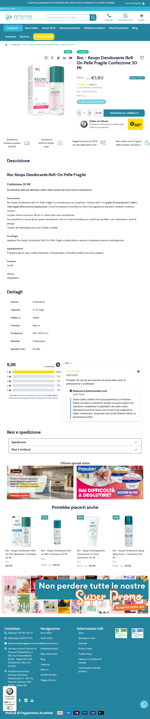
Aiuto (81, 632)
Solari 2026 (48, 28)
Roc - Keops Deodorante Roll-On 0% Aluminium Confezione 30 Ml (20, 554)
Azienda (82, 643)
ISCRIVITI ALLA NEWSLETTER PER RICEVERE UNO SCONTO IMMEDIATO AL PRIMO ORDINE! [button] (71, 3)
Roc (84, 96)
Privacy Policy (85, 648)
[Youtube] (70, 58)
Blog (135, 28)
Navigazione (50, 628)
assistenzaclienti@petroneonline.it (25, 643)
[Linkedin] (64, 58)
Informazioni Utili (90, 628)
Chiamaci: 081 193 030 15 (20, 632)
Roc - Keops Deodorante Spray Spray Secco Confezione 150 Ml (128, 554)
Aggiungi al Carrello (124, 113)
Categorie (12, 28)
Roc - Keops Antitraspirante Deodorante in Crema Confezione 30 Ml (91, 554)
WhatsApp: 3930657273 (20, 638)
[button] (75, 442)
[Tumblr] (58, 58)
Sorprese (10, 36)
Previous (5, 542)
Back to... (25, 36)
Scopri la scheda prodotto (91, 102)
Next (145, 542)
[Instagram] (46, 58)
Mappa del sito (48, 680)
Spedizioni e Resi (87, 638)
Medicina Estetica (94, 28)
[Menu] (15, 688)
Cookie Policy (85, 653)
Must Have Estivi (118, 28)
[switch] (10, 708)
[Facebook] (52, 58)
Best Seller (31, 28)
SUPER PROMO (44, 36)
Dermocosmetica (69, 28)
